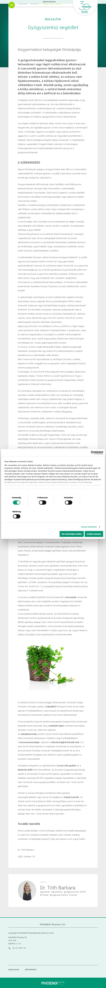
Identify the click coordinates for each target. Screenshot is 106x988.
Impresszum (13, 969)
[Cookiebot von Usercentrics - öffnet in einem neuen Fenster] (92, 453)
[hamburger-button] (11, 5)
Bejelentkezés (49, 2)
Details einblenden (89, 527)
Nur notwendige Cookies (72, 534)
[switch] (42, 502)
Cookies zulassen (94, 534)
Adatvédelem (30, 969)
